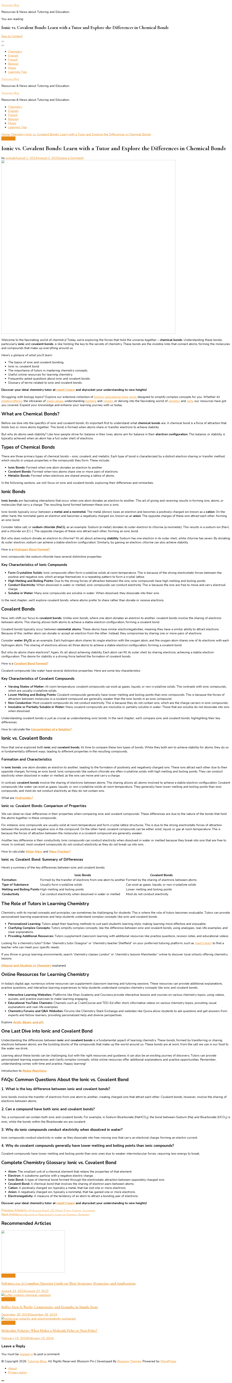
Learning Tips (17, 72)
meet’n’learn (65, 390)
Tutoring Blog (10, 5)
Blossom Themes (129, 1361)
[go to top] (2, 1380)
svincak (10, 158)
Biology (13, 64)
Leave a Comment (71, 158)
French (12, 60)
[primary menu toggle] (2, 41)
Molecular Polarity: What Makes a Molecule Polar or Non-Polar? (49, 1330)
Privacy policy (17, 1372)
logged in (26, 1354)
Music (12, 68)
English (13, 56)
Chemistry (15, 52)
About (12, 1368)
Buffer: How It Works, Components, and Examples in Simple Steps (49, 1307)
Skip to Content (11, 36)
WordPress (168, 1361)
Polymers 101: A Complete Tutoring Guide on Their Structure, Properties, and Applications (68, 1283)
